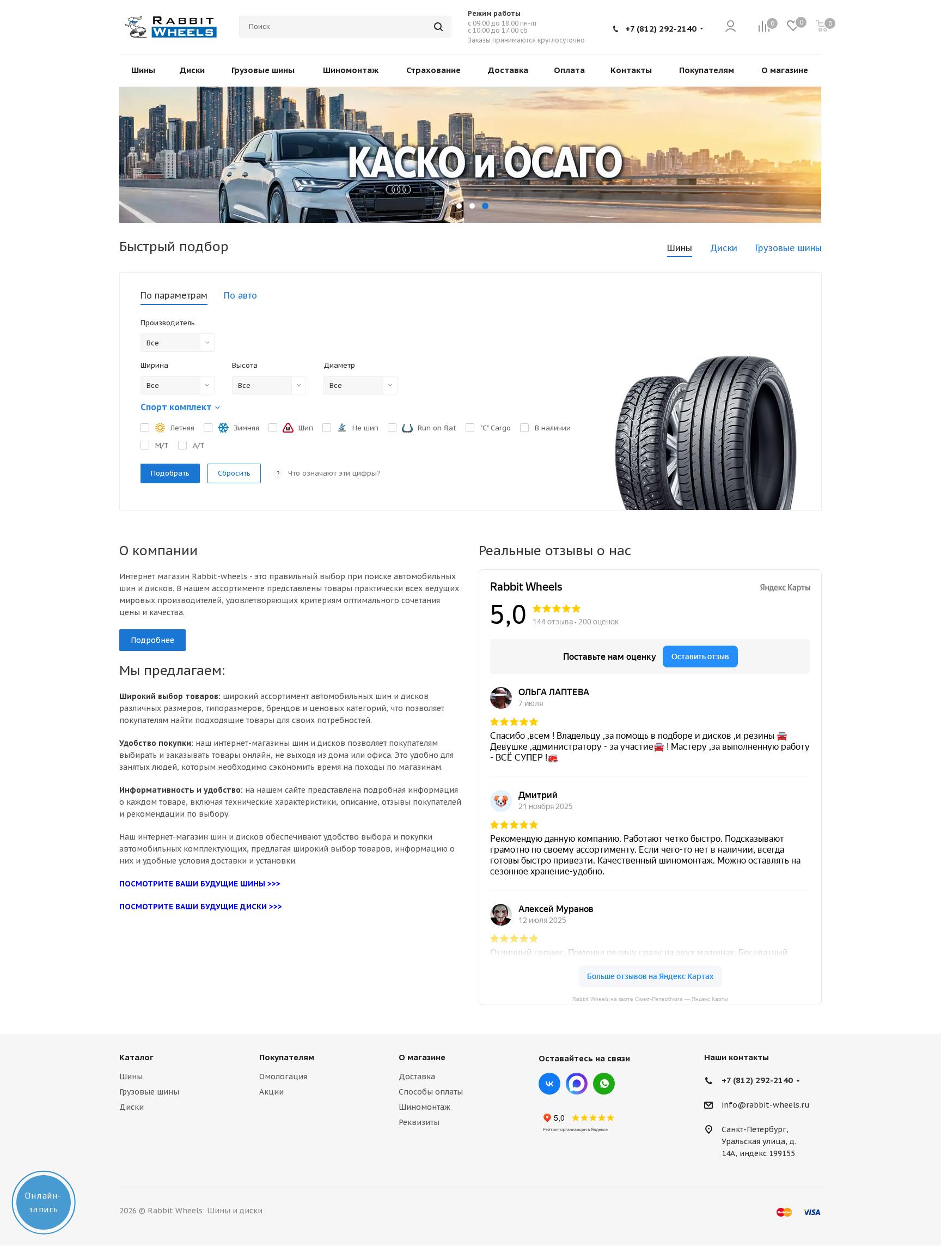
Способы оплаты (431, 1092)
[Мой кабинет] (730, 27)
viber (604, 1084)
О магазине (422, 1057)
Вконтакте (549, 1084)
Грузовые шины (149, 1092)
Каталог (136, 1057)
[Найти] (438, 27)
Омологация (283, 1076)
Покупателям (286, 1057)
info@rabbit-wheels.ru (766, 1105)
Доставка (417, 1076)
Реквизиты (419, 1122)
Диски (131, 1107)
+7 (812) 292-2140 (660, 28)
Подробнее (152, 640)
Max (577, 1084)
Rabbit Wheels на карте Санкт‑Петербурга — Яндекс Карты (650, 998)
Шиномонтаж (424, 1107)
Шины (131, 1076)
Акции (271, 1092)
